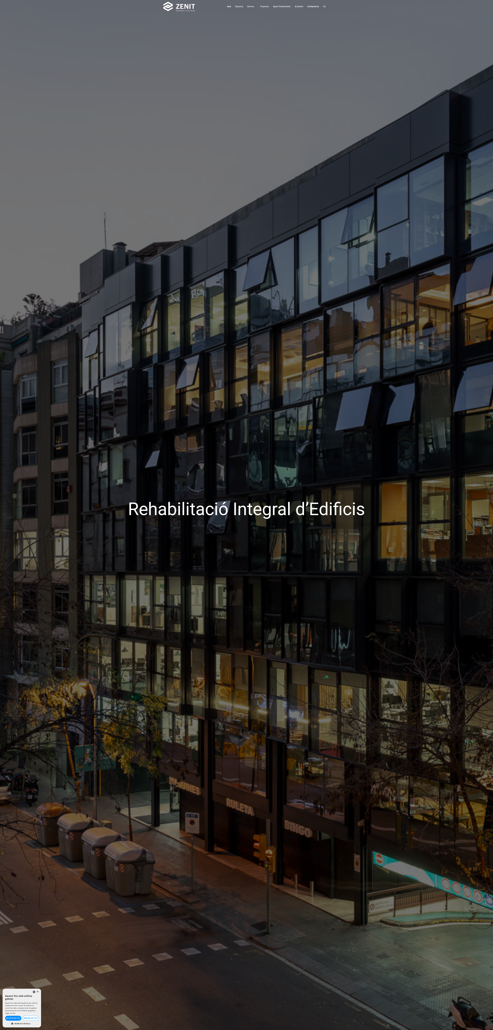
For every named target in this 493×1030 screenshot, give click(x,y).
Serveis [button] (251, 6)
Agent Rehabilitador (282, 6)
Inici (229, 6)
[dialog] (22, 1008)
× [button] (38, 992)
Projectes (264, 6)
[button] (325, 6)
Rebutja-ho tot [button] (30, 1018)
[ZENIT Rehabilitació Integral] (179, 6)
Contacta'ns (313, 6)
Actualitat (299, 6)
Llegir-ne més (10, 1013)
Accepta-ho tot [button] (13, 1018)
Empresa (239, 6)
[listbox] (34, 992)
